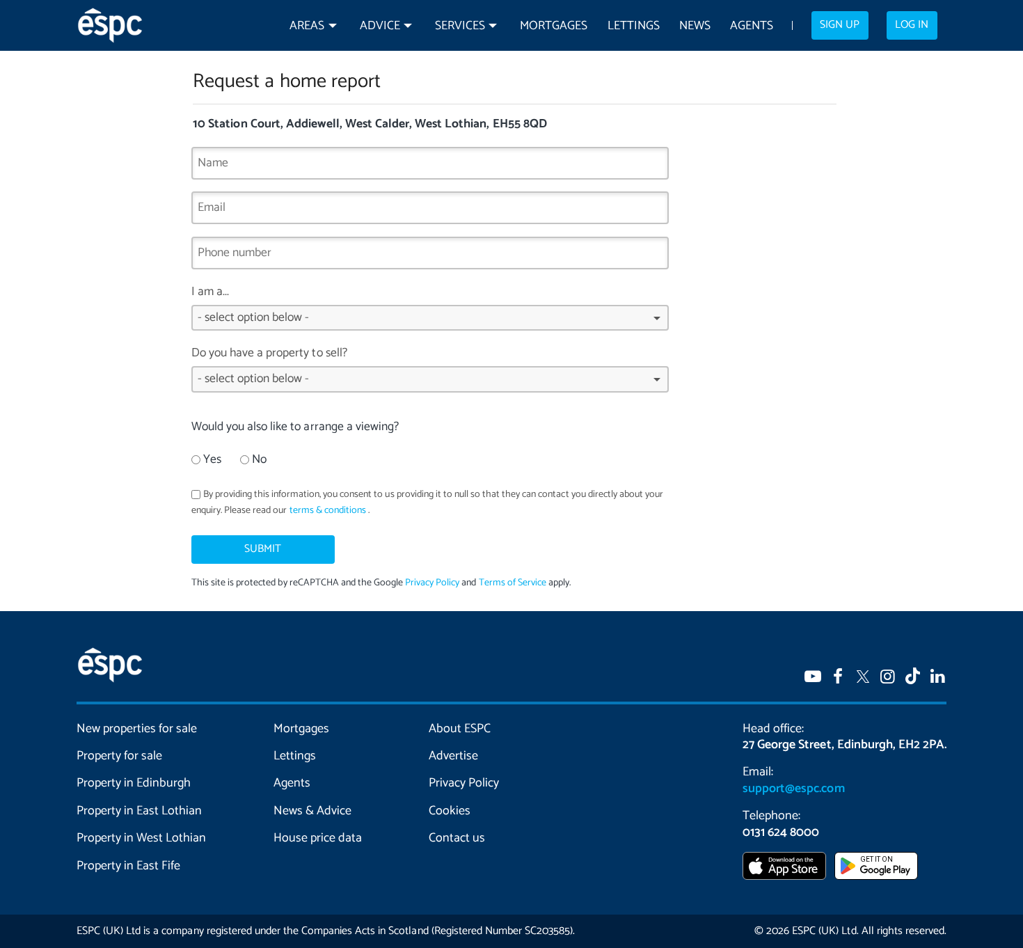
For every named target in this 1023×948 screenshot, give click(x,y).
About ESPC (460, 728)
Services (460, 26)
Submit (262, 549)
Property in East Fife (128, 865)
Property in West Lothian (142, 838)
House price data (317, 838)
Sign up (839, 25)
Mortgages (553, 26)
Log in (911, 25)
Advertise (453, 755)
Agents (751, 26)
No (259, 460)
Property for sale (119, 755)
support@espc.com (793, 788)
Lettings (634, 26)
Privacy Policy (432, 583)
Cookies (449, 810)
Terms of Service (512, 583)
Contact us (457, 838)
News (695, 26)
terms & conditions (327, 511)
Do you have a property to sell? (269, 353)
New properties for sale (137, 728)
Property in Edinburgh (134, 783)
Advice (380, 26)
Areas (307, 26)
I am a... (210, 292)
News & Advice (312, 810)
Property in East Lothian (140, 810)
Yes (212, 460)
